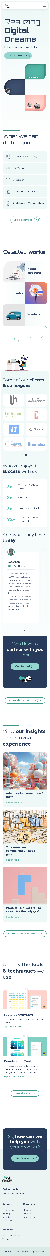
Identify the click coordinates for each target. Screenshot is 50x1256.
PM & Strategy (8, 1210)
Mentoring (7, 1221)
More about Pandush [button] (22, 700)
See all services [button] (23, 219)
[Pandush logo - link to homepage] (7, 6)
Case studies (29, 1217)
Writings (6, 1239)
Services (7, 1204)
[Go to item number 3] (26, 630)
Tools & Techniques (11, 1235)
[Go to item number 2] (24, 630)
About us (27, 1210)
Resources (9, 1229)
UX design (7, 1213)
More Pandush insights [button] (22, 933)
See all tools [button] (22, 1093)
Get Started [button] (16, 55)
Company (29, 1204)
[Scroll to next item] (46, 586)
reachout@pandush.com (13, 1193)
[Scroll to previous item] (4, 586)
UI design (6, 1217)
